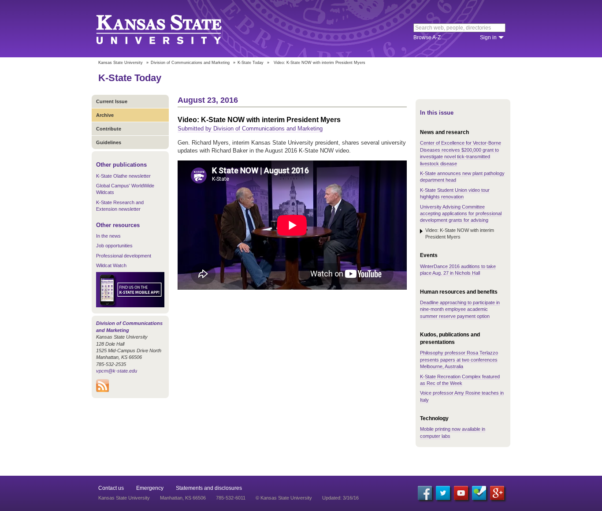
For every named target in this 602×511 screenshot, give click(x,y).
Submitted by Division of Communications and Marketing (250, 128)
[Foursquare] (479, 493)
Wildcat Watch (111, 265)
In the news (108, 236)
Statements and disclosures (209, 488)
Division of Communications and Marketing (190, 62)
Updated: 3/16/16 (340, 497)
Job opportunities (114, 245)
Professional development (123, 255)
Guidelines (108, 142)
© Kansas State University (284, 497)
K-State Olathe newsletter (123, 176)
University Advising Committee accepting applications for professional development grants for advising (461, 213)
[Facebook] (425, 493)
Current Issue (111, 101)
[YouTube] (461, 493)
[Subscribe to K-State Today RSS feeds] (102, 390)
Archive (105, 115)
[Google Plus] (497, 493)
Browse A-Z (427, 37)
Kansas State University (169, 28)
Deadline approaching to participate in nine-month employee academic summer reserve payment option (460, 309)
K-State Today (251, 62)
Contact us (111, 488)
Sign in (488, 37)
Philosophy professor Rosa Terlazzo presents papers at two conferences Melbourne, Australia (459, 359)
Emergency (150, 488)
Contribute (108, 128)
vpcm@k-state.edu (116, 370)
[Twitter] (443, 493)
